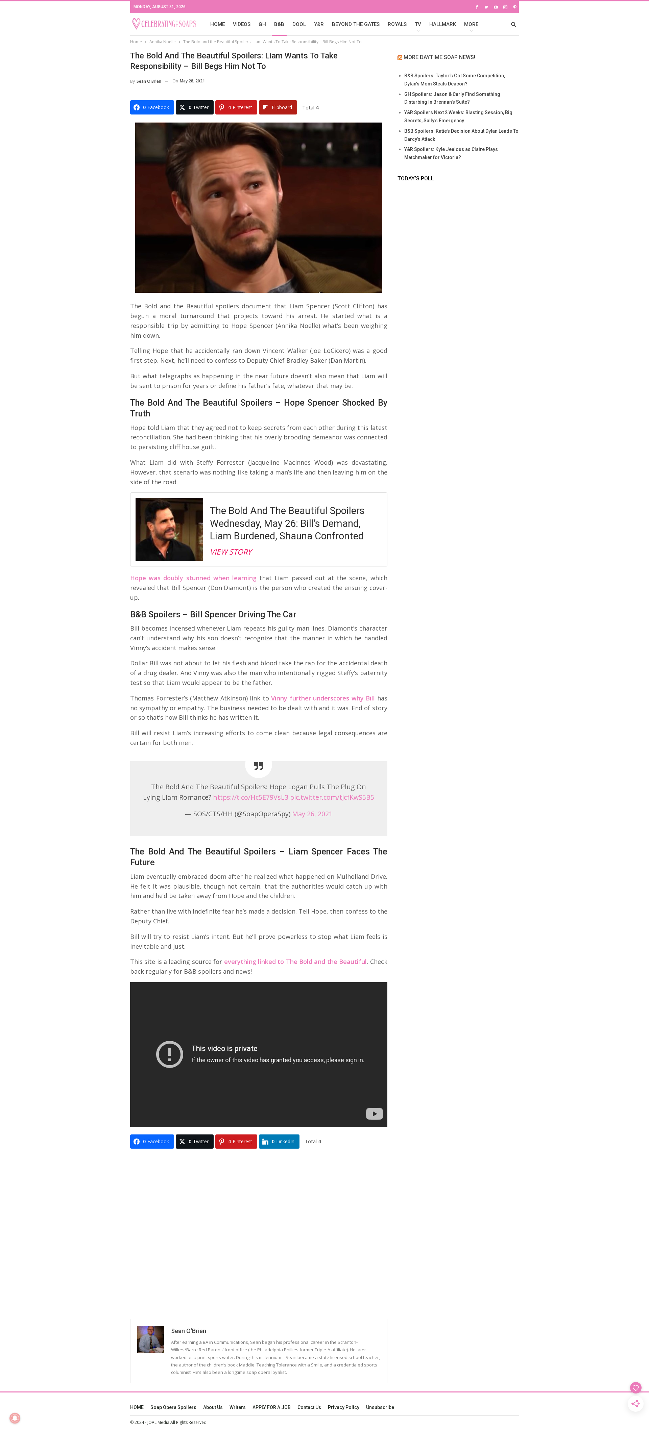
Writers (238, 1407)
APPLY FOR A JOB (272, 1407)
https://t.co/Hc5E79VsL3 (250, 797)
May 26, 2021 (312, 813)
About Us (213, 1407)
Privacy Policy (343, 1407)
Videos (241, 24)
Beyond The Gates (356, 24)
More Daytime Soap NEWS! (439, 57)
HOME (217, 24)
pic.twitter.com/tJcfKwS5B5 (332, 797)
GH (262, 24)
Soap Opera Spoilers (173, 1407)
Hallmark (442, 24)
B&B (279, 24)
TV (418, 24)
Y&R (319, 24)
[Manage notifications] (14, 1418)
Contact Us (309, 1407)
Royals (397, 24)
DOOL (299, 24)
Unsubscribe (380, 1407)
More (471, 24)
